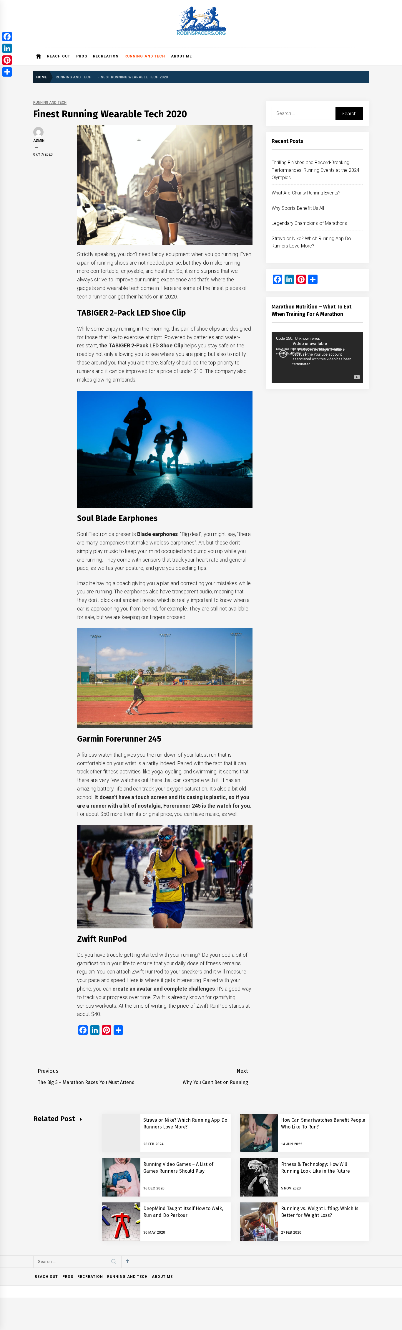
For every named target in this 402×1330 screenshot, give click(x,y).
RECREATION (106, 56)
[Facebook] (7, 36)
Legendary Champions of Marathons (309, 223)
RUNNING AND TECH (144, 56)
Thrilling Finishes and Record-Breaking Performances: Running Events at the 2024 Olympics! (316, 170)
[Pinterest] (7, 60)
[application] (317, 357)
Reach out (58, 56)
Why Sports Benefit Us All (298, 208)
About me (181, 56)
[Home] (38, 56)
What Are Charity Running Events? (306, 193)
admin (38, 140)
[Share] (7, 72)
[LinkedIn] (7, 48)
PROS (81, 56)
